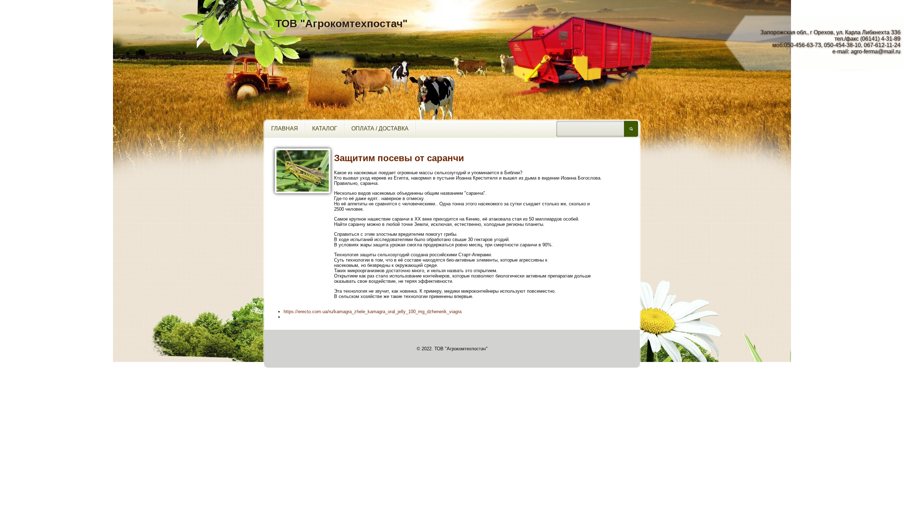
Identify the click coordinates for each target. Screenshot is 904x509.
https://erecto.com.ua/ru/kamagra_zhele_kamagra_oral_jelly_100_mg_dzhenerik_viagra (373, 311)
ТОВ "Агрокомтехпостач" (341, 23)
